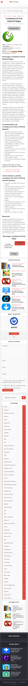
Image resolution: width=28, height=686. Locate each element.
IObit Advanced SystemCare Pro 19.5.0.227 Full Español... (18, 301)
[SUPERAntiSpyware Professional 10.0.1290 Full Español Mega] (8, 623)
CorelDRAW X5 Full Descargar (12, 171)
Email (4, 367)
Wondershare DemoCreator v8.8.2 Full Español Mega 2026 (16, 658)
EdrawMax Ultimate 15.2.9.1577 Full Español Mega (18, 292)
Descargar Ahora (14, 28)
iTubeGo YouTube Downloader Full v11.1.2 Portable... (15, 674)
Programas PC (20, 16)
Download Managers (16, 304)
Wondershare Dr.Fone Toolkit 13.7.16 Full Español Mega (17, 650)
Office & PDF (14, 263)
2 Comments (13, 653)
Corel (5, 16)
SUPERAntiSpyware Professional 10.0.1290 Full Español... (19, 284)
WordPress (14, 684)
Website (4, 374)
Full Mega (14, 253)
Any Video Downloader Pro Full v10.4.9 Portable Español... (18, 309)
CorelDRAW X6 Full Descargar (12, 169)
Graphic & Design (11, 16)
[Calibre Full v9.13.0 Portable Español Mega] (8, 608)
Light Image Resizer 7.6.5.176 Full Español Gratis (17, 275)
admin (22, 23)
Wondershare (17, 289)
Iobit (13, 296)
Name (4, 360)
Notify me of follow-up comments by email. (15, 385)
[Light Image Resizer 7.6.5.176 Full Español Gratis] (8, 616)
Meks (18, 682)
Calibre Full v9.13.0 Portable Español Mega (18, 265)
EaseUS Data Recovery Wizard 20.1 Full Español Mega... (16, 666)
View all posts (14, 333)
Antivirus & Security (16, 279)
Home (3, 11)
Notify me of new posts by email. (12, 388)
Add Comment (15, 23)
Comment (4, 345)
